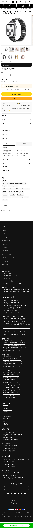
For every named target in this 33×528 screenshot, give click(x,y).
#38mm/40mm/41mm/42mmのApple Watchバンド (14, 183)
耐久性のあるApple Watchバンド (10, 432)
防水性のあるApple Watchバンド (10, 431)
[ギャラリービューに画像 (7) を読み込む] (27, 49)
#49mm (21, 191)
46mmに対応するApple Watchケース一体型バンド (14, 319)
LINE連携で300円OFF (15, 525)
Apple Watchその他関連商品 (9, 281)
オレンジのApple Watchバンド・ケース (11, 384)
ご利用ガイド (5, 244)
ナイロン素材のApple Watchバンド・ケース (12, 361)
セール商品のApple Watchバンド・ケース (12, 350)
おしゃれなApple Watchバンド (9, 464)
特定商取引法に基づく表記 (26, 516)
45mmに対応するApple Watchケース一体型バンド (14, 321)
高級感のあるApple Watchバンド (10, 435)
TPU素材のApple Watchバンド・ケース (11, 364)
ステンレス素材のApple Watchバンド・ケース (13, 358)
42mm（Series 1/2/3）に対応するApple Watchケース (15, 307)
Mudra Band (6, 418)
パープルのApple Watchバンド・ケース (11, 385)
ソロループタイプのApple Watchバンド (11, 475)
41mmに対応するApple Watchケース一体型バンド (14, 331)
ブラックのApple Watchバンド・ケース (11, 374)
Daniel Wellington (7, 416)
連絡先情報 (17, 516)
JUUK (4, 413)
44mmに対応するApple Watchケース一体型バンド (14, 323)
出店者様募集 (5, 251)
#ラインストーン (6, 197)
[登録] (27, 488)
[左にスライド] (1, 49)
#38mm (5, 180)
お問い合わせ (5, 264)
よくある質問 (5, 261)
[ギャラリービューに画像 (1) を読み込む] (6, 49)
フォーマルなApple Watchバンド (10, 451)
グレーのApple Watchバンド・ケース (11, 395)
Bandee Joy (5, 405)
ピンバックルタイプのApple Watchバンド (12, 472)
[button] (3, 2)
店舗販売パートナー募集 (8, 257)
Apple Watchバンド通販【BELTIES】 (8, 8)
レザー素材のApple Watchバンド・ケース (12, 356)
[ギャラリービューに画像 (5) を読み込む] (17, 49)
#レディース (15, 197)
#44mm (5, 191)
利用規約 (4, 516)
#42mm (16, 186)
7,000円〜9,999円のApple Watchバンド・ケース (14, 345)
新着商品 (4, 233)
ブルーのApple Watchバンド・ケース (11, 377)
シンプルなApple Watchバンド (9, 466)
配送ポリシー (10, 516)
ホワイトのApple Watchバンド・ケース (11, 372)
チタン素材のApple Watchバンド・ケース (12, 360)
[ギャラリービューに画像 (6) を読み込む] (22, 49)
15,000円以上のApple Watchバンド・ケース (13, 348)
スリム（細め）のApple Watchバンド (11, 439)
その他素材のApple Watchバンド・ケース (12, 366)
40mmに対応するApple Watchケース (11, 310)
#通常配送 (5, 199)
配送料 (5, 81)
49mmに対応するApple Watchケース (11, 298)
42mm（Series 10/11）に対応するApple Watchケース (15, 305)
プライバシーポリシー (26, 514)
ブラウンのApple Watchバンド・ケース (11, 389)
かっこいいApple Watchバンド (9, 462)
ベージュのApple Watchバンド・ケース (11, 390)
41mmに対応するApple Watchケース (11, 308)
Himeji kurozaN (6, 419)
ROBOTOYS (5, 423)
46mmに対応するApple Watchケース (11, 300)
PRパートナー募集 (6, 254)
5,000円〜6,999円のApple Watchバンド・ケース (14, 344)
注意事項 (24, 143)
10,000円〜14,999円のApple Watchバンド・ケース (14, 347)
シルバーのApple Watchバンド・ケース (11, 392)
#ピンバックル (20, 194)
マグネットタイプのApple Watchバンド (11, 474)
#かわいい (5, 194)
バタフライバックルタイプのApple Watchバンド (13, 477)
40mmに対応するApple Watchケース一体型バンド (14, 333)
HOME (3, 226)
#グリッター (12, 194)
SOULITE (5, 406)
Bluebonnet (5, 415)
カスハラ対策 (5, 247)
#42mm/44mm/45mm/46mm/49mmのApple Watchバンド (16, 188)
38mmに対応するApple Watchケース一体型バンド (14, 334)
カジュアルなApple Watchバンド (10, 450)
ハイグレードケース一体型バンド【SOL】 (12, 283)
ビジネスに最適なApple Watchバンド (11, 445)
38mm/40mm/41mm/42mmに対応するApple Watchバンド (16, 289)
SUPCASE (5, 411)
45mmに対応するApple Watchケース (11, 302)
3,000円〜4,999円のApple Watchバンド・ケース (14, 342)
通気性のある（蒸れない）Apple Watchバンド (13, 434)
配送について (9, 143)
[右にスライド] (31, 49)
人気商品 (4, 230)
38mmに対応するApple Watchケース (11, 312)
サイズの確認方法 (11, 61)
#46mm (16, 191)
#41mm (10, 186)
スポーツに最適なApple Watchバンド (11, 448)
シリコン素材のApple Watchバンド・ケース (12, 363)
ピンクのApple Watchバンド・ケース (11, 382)
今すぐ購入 (16, 98)
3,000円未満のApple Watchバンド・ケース (12, 340)
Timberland (5, 408)
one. (4, 421)
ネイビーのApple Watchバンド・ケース (11, 387)
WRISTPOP (5, 424)
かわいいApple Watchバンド (9, 461)
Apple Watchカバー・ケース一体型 (10, 275)
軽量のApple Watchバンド (9, 437)
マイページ (4, 237)
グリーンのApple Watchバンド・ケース (11, 380)
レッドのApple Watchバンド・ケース (11, 376)
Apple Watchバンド (7, 273)
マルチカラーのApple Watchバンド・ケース (12, 397)
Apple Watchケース (7, 276)
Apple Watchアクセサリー (9, 280)
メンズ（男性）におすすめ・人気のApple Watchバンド (15, 458)
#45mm (10, 191)
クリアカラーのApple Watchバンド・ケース (12, 399)
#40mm (5, 186)
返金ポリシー (18, 514)
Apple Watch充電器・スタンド (9, 278)
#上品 (21, 197)
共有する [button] (5, 205)
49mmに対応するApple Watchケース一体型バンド (14, 318)
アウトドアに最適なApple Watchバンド (11, 446)
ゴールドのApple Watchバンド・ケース (11, 394)
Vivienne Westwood (7, 410)
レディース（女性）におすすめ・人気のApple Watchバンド (16, 459)
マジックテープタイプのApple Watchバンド (12, 478)
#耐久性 (26, 197)
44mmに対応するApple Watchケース (11, 303)
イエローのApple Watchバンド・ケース (11, 379)
